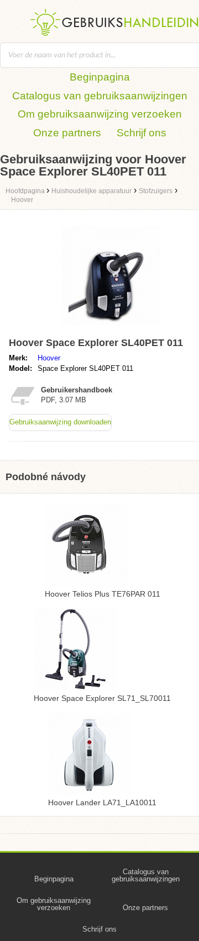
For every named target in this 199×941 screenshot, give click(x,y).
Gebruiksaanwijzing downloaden (60, 422)
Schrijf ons (141, 133)
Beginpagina (100, 77)
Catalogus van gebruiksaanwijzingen (99, 96)
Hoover (49, 358)
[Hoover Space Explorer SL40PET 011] (110, 327)
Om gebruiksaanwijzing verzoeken (100, 114)
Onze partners (67, 133)
